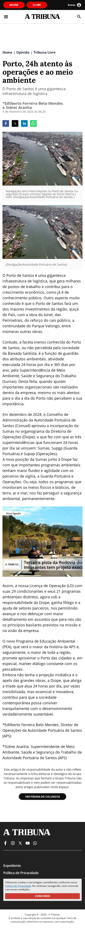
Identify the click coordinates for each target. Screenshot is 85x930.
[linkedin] (24, 124)
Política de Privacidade (18, 886)
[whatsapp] (33, 124)
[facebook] (5, 124)
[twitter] (15, 124)
